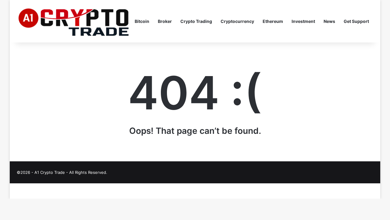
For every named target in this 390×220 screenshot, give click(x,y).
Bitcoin (142, 21)
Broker (165, 21)
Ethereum (273, 21)
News (329, 21)
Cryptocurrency (237, 21)
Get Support (356, 21)
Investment (303, 21)
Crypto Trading (196, 21)
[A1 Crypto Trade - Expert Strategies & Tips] (73, 21)
